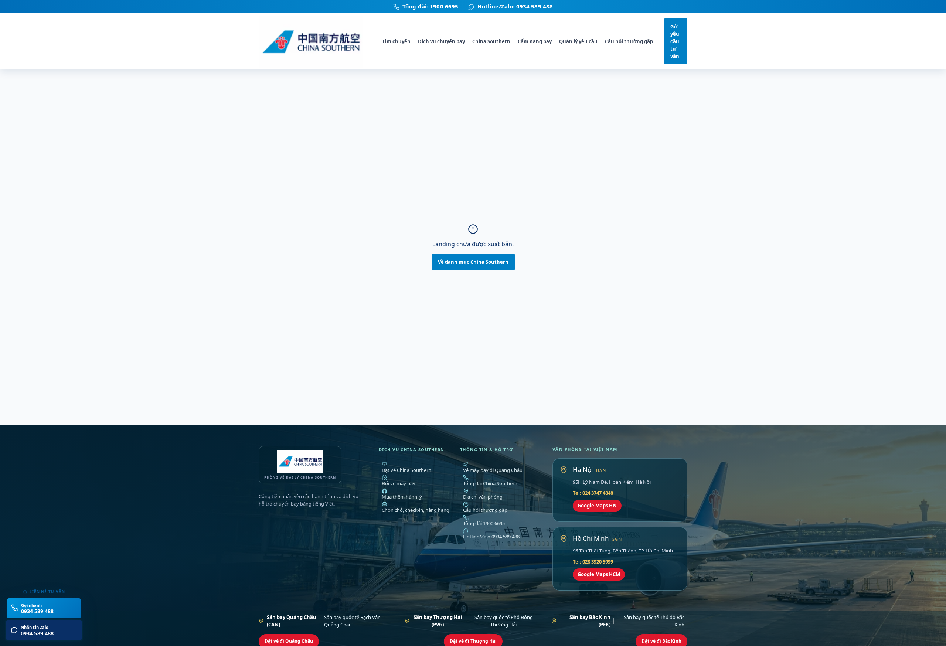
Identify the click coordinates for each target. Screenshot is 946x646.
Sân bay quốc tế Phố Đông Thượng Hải (473, 621)
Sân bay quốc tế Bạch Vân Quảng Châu (324, 621)
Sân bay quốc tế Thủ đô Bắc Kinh (626, 621)
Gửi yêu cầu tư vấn (674, 41)
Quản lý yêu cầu (578, 41)
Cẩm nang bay (535, 41)
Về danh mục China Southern (473, 262)
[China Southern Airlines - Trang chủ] (315, 42)
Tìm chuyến (396, 41)
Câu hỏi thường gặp (629, 41)
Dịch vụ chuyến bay (441, 41)
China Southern (491, 41)
